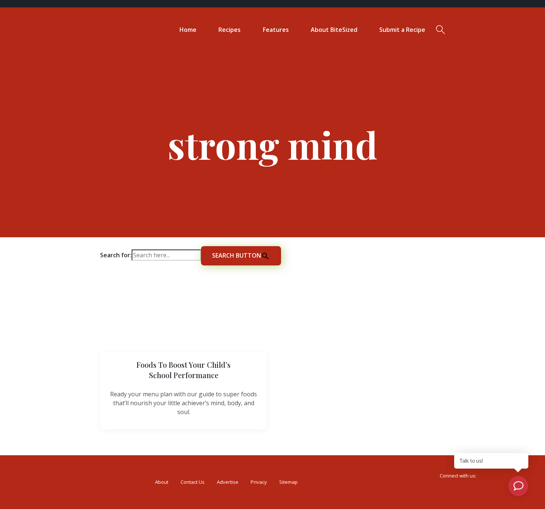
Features (276, 30)
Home (187, 30)
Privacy (259, 482)
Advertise (227, 482)
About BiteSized (334, 30)
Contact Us (193, 482)
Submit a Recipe (402, 30)
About (161, 482)
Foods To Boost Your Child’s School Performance (183, 370)
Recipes (229, 30)
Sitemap (288, 482)
